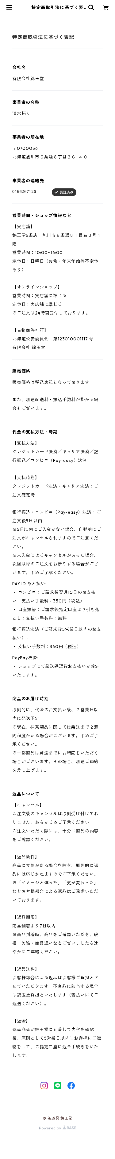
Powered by (51, 1128)
